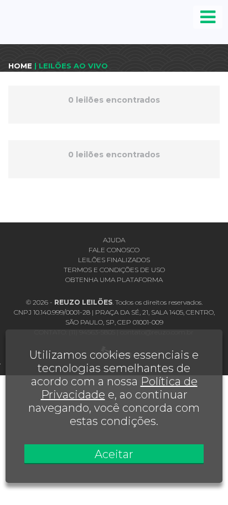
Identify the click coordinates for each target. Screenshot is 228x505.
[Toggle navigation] (207, 17)
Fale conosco (114, 250)
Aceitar (114, 454)
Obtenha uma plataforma (114, 279)
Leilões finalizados (114, 260)
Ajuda (114, 240)
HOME (20, 65)
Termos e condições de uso (114, 269)
